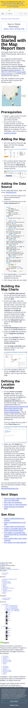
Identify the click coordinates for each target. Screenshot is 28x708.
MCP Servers (3, 569)
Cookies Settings (14, 705)
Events (4, 592)
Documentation (7, 581)
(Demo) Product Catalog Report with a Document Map (15, 499)
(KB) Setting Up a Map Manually (15, 542)
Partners (5, 589)
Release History (7, 583)
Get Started (15, 6)
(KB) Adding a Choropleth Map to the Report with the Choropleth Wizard (15, 534)
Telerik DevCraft (4, 564)
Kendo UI (2, 566)
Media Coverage (7, 661)
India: (12, 608)
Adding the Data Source (13, 185)
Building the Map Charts (10, 287)
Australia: (12, 610)
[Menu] (2, 13)
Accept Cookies (14, 701)
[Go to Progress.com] (4, 643)
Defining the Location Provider (10, 384)
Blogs (4, 585)
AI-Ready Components (13, 569)
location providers (10, 133)
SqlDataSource (11, 192)
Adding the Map (13, 139)
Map (9, 18)
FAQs (4, 593)
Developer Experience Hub (10, 579)
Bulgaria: (12, 609)
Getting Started (15, 18)
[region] (14, 697)
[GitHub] (6, 622)
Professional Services (8, 588)
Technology (6, 657)
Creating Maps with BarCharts (14, 526)
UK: (11, 607)
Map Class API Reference (13, 502)
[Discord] (6, 624)
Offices (4, 663)
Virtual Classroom (7, 590)
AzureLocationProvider (12, 412)
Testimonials (6, 599)
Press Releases (7, 660)
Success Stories (7, 598)
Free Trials (5, 573)
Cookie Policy (19, 695)
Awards (5, 658)
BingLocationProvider (11, 410)
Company (5, 656)
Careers (5, 662)
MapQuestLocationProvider (13, 408)
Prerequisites (11, 112)
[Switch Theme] (25, 14)
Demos (5, 580)
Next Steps (9, 494)
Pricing (4, 574)
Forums (5, 584)
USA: (11, 605)
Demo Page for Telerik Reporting (15, 504)
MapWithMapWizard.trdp (9, 488)
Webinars (5, 587)
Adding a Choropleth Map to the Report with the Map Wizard (15, 529)
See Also (8, 514)
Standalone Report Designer (11, 70)
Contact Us (6, 604)
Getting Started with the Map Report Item (13, 42)
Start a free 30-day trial (14, 29)
